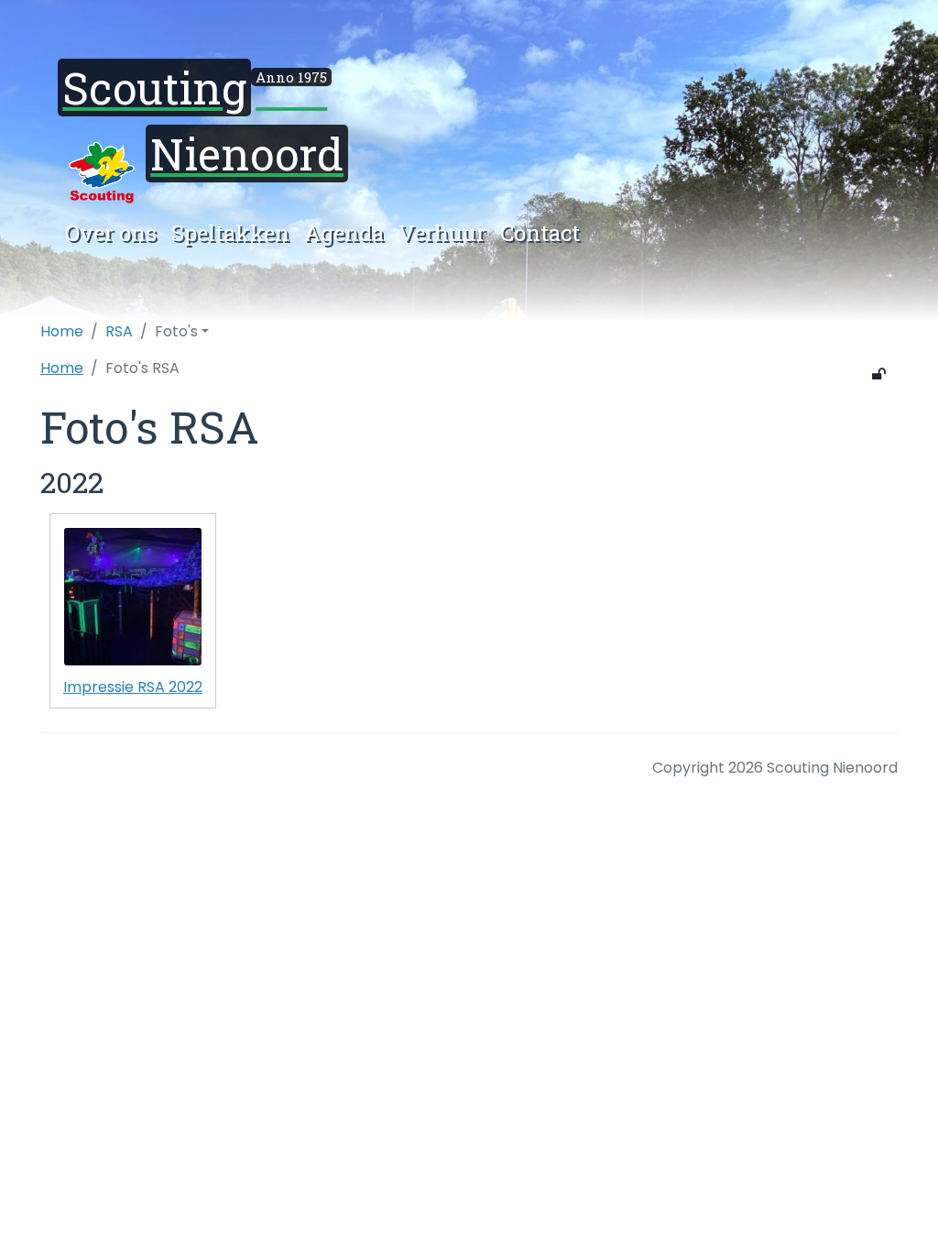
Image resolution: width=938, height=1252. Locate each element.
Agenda (344, 232)
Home (61, 331)
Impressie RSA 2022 (132, 686)
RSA (119, 331)
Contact (540, 232)
